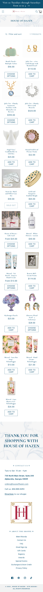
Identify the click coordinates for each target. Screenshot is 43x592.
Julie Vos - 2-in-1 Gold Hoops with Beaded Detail (32, 63)
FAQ (21, 544)
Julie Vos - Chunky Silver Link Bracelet (32, 105)
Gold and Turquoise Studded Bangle (32, 194)
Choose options (11, 75)
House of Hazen (18, 586)
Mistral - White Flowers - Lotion (32, 235)
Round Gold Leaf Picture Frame (32, 151)
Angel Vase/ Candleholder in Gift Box (11, 152)
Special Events (21, 561)
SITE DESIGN (32, 586)
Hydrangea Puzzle (11, 315)
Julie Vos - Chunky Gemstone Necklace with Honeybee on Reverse (11, 107)
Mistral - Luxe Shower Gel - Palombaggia (11, 401)
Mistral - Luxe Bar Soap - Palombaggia (11, 359)
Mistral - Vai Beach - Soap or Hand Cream (11, 275)
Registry (21, 554)
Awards (21, 558)
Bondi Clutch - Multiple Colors (11, 62)
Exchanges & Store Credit (21, 565)
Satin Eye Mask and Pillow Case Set (11, 194)
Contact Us (21, 540)
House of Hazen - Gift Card (11, 235)
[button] (3, 11)
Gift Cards (21, 551)
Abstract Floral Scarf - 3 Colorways (32, 317)
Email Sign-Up (21, 547)
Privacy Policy (21, 568)
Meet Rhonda (21, 537)
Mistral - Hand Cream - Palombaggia (31, 359)
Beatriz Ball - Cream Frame (32, 274)
